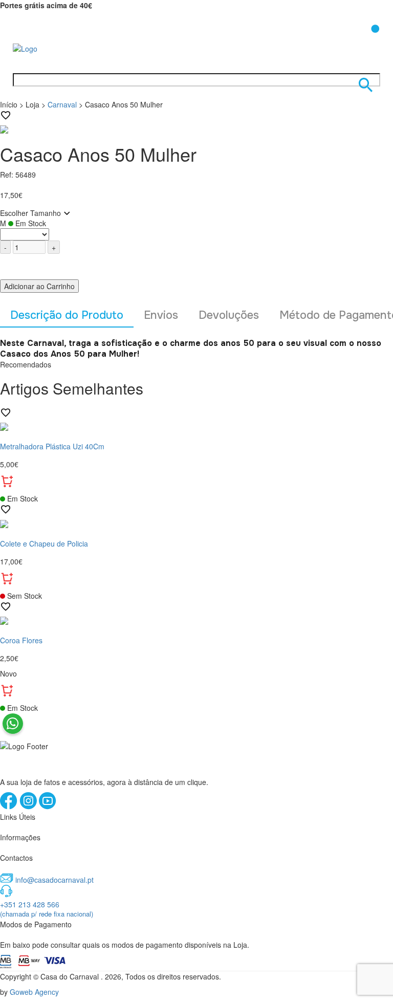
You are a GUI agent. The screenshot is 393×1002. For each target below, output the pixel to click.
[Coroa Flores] (196, 620)
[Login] (348, 40)
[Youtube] (47, 806)
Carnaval (62, 104)
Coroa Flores (21, 640)
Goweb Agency (34, 992)
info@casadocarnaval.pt (54, 880)
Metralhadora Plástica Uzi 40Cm (52, 446)
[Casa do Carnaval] (54, 47)
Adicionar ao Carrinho (39, 286)
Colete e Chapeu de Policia (44, 543)
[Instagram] (29, 806)
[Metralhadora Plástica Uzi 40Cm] (196, 426)
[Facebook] (9, 806)
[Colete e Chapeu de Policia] (196, 522)
